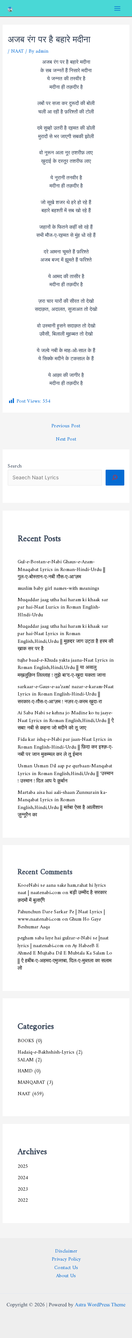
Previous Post (65, 424)
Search (15, 464)
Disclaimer (66, 1250)
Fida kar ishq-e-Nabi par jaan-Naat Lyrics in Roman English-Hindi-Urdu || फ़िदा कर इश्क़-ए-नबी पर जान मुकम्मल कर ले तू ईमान (65, 745)
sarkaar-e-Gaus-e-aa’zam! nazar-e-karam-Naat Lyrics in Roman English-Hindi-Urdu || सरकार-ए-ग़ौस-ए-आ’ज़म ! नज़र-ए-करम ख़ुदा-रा (66, 693)
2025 (23, 1165)
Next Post (66, 438)
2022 (23, 1198)
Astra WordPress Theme (100, 1305)
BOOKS (26, 1039)
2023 (23, 1187)
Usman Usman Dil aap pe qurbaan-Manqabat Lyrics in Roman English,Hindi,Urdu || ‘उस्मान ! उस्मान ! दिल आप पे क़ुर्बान (65, 772)
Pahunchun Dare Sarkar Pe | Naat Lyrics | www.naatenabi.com (61, 914)
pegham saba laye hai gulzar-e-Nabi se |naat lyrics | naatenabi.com (63, 940)
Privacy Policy (66, 1258)
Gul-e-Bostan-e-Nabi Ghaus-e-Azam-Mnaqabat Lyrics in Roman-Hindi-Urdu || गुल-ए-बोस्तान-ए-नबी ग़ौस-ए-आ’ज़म (61, 568)
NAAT (17, 49)
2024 (23, 1176)
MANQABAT (31, 1081)
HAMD (25, 1069)
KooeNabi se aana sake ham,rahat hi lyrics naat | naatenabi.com (62, 888)
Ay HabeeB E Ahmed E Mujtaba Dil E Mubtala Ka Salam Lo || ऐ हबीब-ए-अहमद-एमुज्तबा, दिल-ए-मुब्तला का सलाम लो (65, 955)
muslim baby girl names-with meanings (58, 587)
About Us (66, 1274)
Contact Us (66, 1266)
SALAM (26, 1058)
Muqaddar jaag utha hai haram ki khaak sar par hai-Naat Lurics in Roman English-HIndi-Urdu (63, 606)
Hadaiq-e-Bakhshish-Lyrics (46, 1050)
